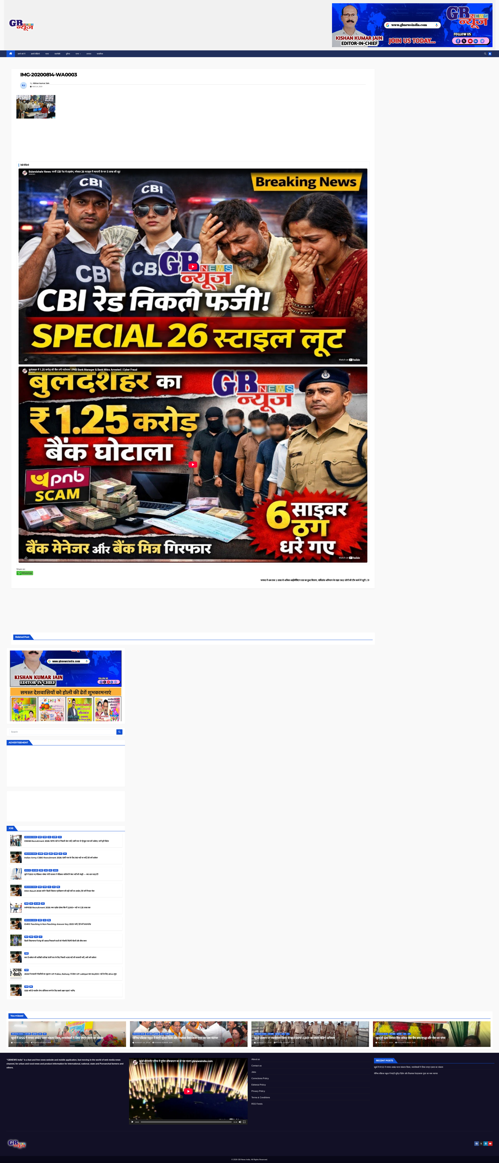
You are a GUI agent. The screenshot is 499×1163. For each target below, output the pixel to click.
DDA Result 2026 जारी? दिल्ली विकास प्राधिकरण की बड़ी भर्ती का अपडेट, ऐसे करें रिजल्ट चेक (59, 891)
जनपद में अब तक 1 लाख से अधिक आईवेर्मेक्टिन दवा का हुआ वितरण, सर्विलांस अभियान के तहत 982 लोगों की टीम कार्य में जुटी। (314, 580)
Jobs (253, 1072)
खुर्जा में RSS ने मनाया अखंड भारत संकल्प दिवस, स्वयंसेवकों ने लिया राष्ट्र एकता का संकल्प (57, 1038)
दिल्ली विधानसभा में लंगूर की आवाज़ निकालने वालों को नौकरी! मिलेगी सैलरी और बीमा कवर (55, 941)
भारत (47, 54)
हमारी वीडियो (35, 54)
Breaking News (30, 837)
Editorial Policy (258, 1085)
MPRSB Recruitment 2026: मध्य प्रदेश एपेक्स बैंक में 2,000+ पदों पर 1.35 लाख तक (57, 907)
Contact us (256, 1066)
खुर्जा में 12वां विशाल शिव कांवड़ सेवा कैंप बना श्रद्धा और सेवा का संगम (410, 1038)
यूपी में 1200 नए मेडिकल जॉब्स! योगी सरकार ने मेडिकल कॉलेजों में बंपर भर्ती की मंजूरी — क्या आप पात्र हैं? (61, 874)
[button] (485, 54)
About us (255, 1059)
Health (27, 870)
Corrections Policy (260, 1078)
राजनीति (55, 837)
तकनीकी (57, 54)
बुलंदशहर (35, 1034)
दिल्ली (39, 837)
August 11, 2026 (385, 1043)
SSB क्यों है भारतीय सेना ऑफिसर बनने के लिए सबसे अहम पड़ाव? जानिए (49, 990)
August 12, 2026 (264, 1043)
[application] (188, 1091)
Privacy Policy (258, 1091)
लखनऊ (55, 870)
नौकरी (44, 837)
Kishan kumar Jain (41, 83)
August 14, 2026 (21, 1043)
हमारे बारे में (21, 54)
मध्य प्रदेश (37, 903)
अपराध (88, 54)
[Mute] (240, 1122)
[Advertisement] (193, 139)
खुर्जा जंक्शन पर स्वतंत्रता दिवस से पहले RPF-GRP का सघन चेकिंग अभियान (294, 1038)
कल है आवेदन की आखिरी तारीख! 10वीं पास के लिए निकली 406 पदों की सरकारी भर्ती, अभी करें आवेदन (60, 957)
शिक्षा (58, 887)
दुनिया (68, 54)
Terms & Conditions (260, 1097)
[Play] (132, 1122)
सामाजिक (100, 54)
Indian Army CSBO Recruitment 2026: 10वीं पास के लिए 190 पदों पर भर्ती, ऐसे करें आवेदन (61, 857)
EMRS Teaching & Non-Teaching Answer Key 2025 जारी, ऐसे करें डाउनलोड (57, 924)
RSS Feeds (256, 1104)
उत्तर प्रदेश (35, 870)
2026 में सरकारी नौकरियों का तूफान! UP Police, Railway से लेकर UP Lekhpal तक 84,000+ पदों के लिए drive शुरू (70, 974)
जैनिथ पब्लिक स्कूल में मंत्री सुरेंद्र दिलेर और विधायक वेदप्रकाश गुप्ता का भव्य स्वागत (175, 1038)
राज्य (78, 54)
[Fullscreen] (244, 1122)
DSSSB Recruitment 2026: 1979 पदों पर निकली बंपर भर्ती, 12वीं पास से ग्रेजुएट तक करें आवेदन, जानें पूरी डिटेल (66, 841)
